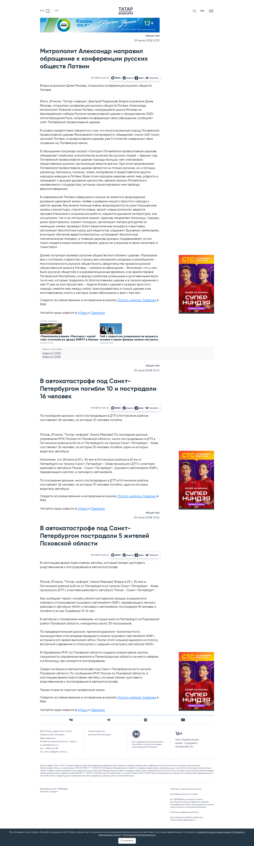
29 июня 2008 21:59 (147, 40)
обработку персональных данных (214, 832)
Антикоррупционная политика (184, 794)
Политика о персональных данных (186, 789)
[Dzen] (145, 720)
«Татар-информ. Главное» (136, 300)
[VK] (71, 719)
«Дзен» (83, 312)
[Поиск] (194, 11)
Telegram (98, 312)
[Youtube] (183, 720)
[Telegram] (108, 720)
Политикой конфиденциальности (139, 835)
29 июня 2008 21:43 (147, 370)
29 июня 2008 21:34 (147, 517)
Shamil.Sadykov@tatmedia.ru (183, 820)
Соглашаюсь (127, 841)
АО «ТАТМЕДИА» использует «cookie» (186, 799)
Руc (42, 11)
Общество (152, 35)
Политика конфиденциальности (184, 812)
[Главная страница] (126, 11)
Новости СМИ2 (51, 353)
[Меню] (211, 10)
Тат (56, 11)
